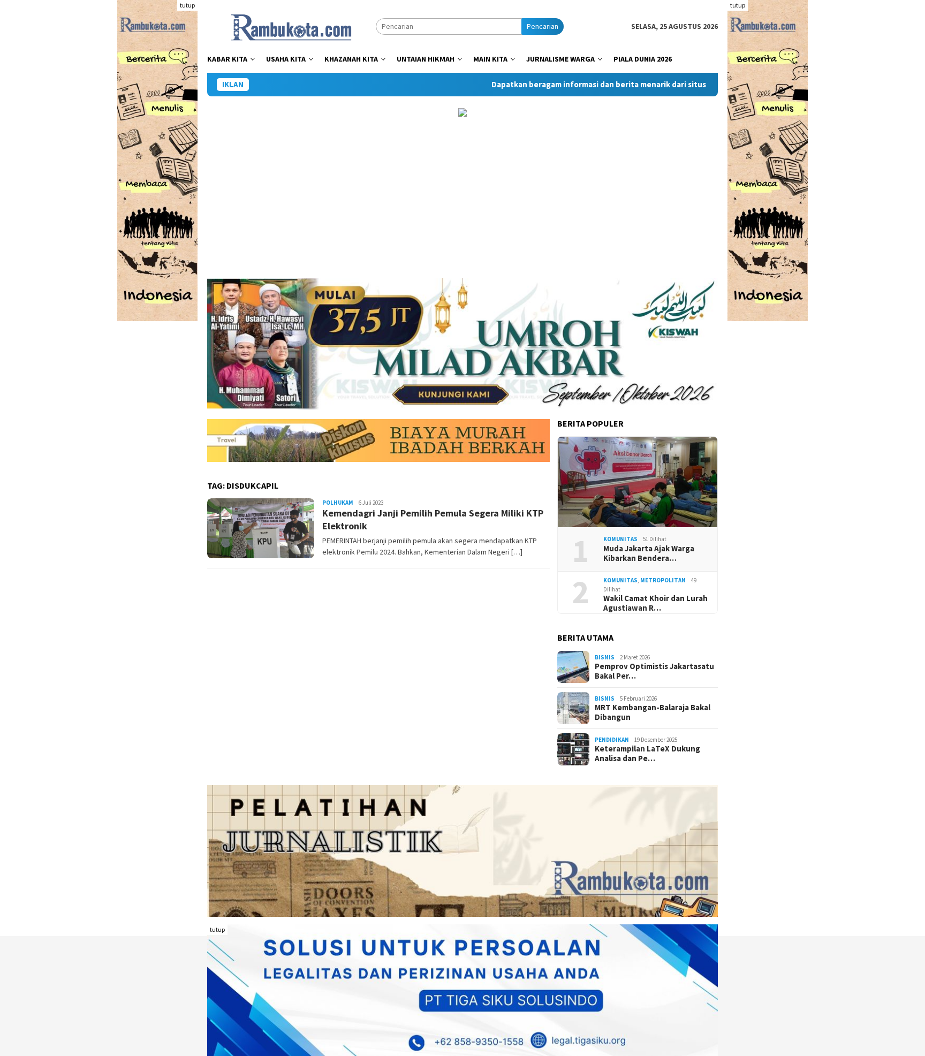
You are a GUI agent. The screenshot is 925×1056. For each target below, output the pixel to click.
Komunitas (620, 539)
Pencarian (542, 26)
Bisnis (605, 657)
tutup (187, 5)
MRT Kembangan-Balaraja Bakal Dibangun (652, 712)
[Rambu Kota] (291, 26)
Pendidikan (612, 739)
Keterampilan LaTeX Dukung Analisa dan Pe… (647, 753)
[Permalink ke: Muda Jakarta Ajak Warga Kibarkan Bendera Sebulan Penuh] (637, 482)
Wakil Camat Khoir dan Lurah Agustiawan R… (655, 603)
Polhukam (337, 502)
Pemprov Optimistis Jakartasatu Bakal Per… (654, 671)
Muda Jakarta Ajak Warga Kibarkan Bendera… (648, 553)
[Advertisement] (462, 197)
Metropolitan (663, 580)
